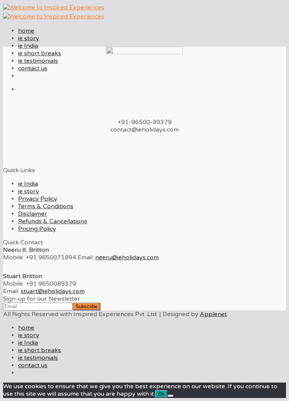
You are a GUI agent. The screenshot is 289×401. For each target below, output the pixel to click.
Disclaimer (32, 214)
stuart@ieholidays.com (53, 291)
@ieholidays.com (127, 257)
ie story (28, 38)
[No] (170, 396)
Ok (161, 394)
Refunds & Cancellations (52, 221)
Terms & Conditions (45, 206)
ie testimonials (38, 61)
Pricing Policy (37, 229)
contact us (32, 68)
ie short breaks (39, 53)
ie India (28, 46)
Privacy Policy (37, 199)
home (26, 31)
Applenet (213, 314)
